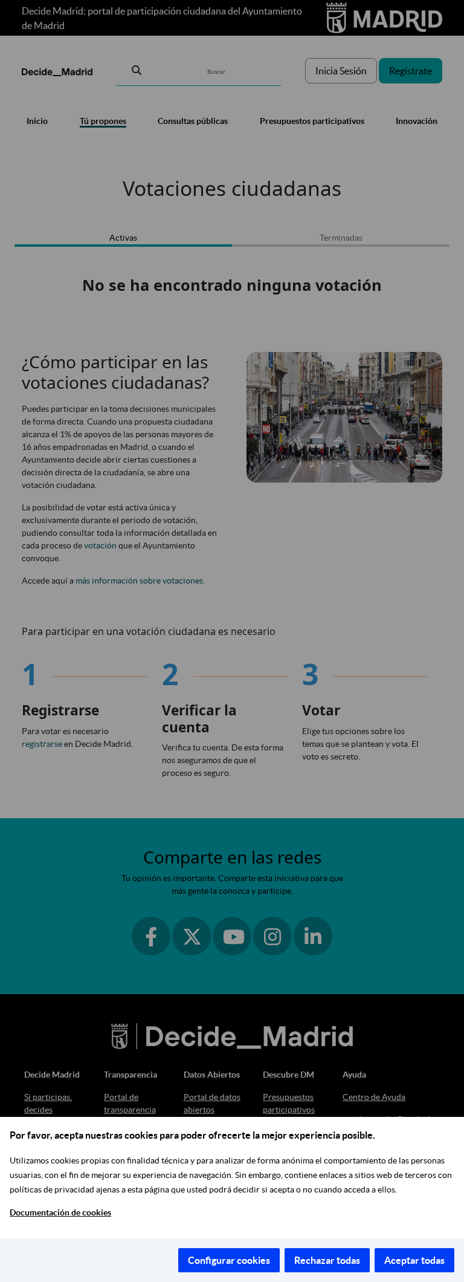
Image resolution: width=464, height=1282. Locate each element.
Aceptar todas (414, 1260)
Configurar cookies (229, 1260)
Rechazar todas (327, 1260)
